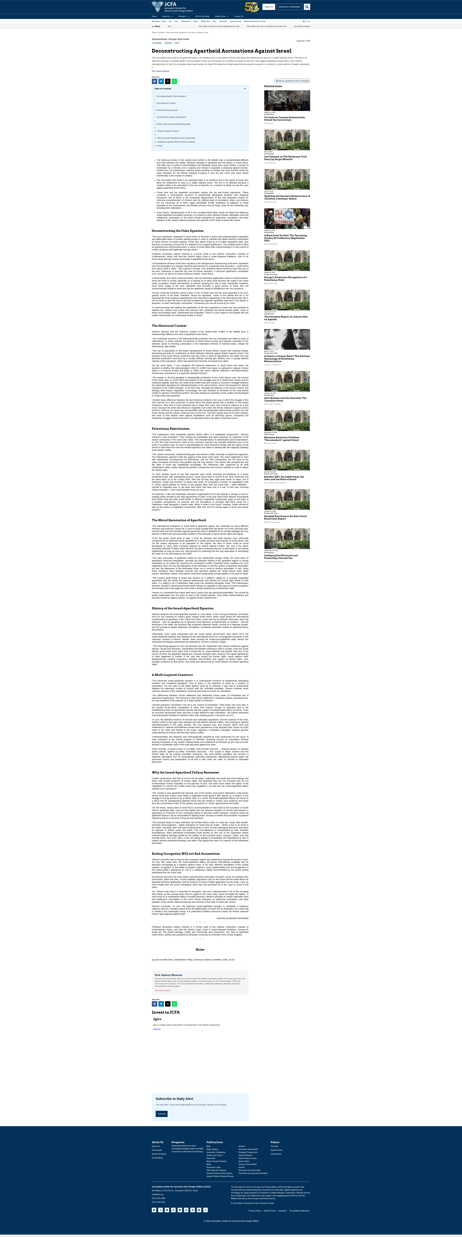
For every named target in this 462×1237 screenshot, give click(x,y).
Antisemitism (159, 39)
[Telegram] (180, 1210)
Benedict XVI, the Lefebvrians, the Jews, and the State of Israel (284, 478)
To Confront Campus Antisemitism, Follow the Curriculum (284, 118)
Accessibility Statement (299, 1211)
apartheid (168, 43)
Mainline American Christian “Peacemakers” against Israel (281, 438)
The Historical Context (166, 103)
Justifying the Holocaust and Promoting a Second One (281, 556)
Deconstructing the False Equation (171, 96)
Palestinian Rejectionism (167, 110)
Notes (159, 146)
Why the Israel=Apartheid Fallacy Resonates (176, 138)
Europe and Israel (179, 39)
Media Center (220, 16)
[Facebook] (154, 1210)
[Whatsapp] (205, 1210)
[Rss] (186, 1210)
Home (154, 16)
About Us (166, 16)
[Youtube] (167, 1210)
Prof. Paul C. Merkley (272, 404)
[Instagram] (173, 1210)
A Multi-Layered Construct (168, 131)
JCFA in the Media (202, 16)
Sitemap (282, 1211)
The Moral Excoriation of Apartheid (171, 117)
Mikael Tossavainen (272, 522)
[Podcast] (192, 1210)
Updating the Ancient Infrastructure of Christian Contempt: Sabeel (287, 197)
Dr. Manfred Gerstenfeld (274, 561)
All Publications (163, 990)
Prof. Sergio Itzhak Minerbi (275, 483)
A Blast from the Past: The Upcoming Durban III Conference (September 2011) (285, 238)
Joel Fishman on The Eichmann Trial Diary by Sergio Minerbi (285, 158)
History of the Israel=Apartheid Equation (173, 124)
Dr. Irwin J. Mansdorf (272, 365)
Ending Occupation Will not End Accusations (176, 142)
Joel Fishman (269, 163)
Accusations (157, 43)
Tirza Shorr (268, 123)
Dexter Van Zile (270, 202)
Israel (177, 43)
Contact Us (238, 16)
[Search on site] (307, 7)
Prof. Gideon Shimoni (160, 71)
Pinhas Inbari (269, 323)
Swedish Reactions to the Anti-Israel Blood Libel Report (285, 517)
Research (182, 16)
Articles (161, 32)
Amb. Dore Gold (270, 283)
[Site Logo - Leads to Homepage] (172, 7)
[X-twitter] (160, 1210)
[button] (154, 81)
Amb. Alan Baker (271, 244)
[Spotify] (199, 1210)
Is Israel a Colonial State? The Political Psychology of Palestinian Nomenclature (287, 359)
